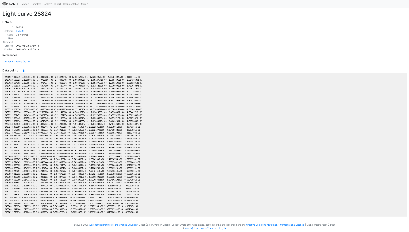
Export (57, 4)
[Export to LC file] (24, 70)
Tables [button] (46, 4)
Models (25, 4)
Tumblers (36, 4)
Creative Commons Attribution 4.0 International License (275, 224)
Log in (222, 228)
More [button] (83, 4)
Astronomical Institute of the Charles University (113, 224)
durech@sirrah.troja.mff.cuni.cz (200, 228)
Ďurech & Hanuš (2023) (17, 61)
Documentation (71, 4)
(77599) (20, 31)
